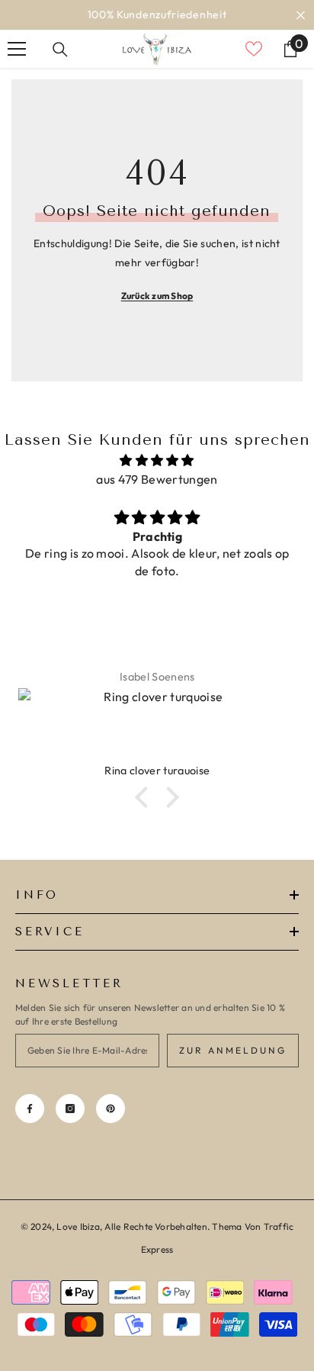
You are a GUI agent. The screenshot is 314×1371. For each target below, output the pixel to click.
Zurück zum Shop (157, 295)
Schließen (300, 15)
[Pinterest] (110, 1108)
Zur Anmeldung (233, 1050)
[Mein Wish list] (253, 48)
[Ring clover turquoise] (157, 725)
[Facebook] (29, 1108)
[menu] (17, 49)
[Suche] (60, 49)
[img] (157, 460)
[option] (157, 15)
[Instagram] (70, 1108)
